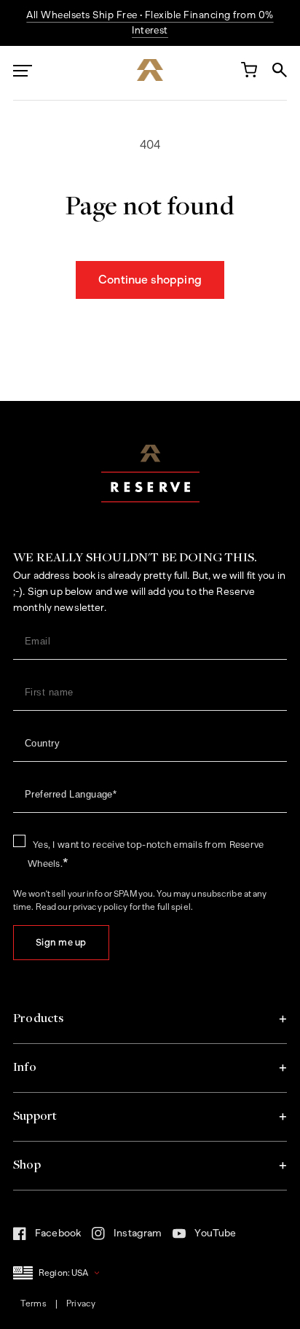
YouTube (204, 1237)
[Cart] (248, 73)
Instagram (127, 1238)
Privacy (80, 1303)
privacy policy (100, 907)
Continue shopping (150, 280)
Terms (33, 1303)
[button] (150, 1019)
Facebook (47, 1237)
